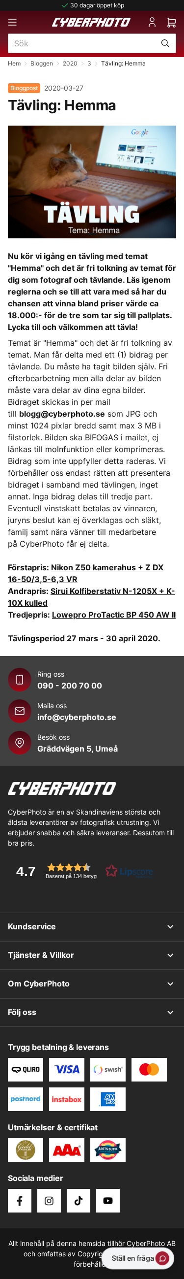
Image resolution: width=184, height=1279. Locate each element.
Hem (14, 63)
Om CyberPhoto (39, 983)
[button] (81, 871)
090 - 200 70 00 (69, 685)
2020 (70, 63)
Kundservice (32, 926)
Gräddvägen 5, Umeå (77, 749)
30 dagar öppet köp (97, 5)
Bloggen (41, 63)
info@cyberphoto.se (76, 717)
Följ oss (22, 1012)
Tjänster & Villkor (41, 955)
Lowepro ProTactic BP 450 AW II (114, 615)
